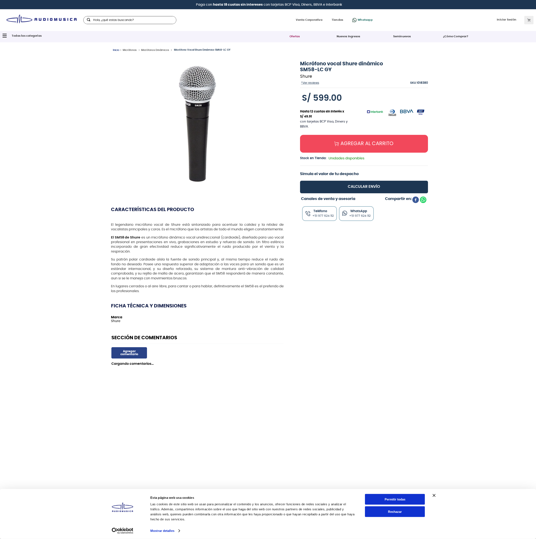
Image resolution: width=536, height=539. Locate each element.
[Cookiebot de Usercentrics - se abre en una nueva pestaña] (122, 531)
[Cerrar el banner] (434, 495)
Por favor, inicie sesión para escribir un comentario (129, 352)
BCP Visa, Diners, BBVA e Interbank (313, 4)
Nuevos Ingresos (348, 36)
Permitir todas (395, 499)
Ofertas (295, 36)
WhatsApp (358, 245)
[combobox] (129, 20)
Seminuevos (402, 36)
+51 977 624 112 (360, 250)
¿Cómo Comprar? (455, 36)
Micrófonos (130, 50)
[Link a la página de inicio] (116, 50)
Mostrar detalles (162, 531)
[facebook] (415, 234)
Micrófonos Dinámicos (155, 50)
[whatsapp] (423, 234)
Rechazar (395, 511)
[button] (197, 124)
